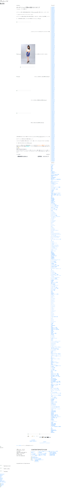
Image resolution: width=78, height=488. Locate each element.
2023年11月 (53, 34)
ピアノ (52, 312)
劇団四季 (52, 252)
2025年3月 (53, 18)
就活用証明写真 (53, 424)
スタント (52, 231)
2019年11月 (53, 76)
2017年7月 (52, 104)
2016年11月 (53, 112)
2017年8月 (52, 103)
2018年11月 (53, 88)
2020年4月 (53, 71)
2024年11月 (53, 22)
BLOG (20, 445)
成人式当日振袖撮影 (54, 379)
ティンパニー (53, 304)
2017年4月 (52, 107)
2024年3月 (53, 30)
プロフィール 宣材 (54, 287)
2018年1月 (52, 98)
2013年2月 (52, 156)
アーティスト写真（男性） (55, 205)
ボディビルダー (53, 289)
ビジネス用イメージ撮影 (55, 274)
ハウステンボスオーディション (55, 259)
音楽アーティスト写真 (54, 207)
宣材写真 (52, 293)
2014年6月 (52, 140)
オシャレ (52, 186)
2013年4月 (52, 154)
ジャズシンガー (53, 220)
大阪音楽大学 (53, 325)
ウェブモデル (53, 212)
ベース (52, 317)
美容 (51, 363)
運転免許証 (52, 432)
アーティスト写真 (53, 204)
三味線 (52, 323)
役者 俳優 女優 (53, 255)
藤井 (39, 150)
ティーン (52, 224)
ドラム (52, 307)
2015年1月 (52, 133)
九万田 (52, 165)
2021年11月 (53, 53)
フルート (52, 315)
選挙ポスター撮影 (53, 333)
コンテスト (52, 218)
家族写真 (52, 413)
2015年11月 (53, 123)
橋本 (51, 167)
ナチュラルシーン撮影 (35, 150)
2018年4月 (52, 95)
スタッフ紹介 (53, 188)
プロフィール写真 (38, 151)
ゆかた (52, 340)
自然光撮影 (52, 199)
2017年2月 (52, 109)
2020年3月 (53, 72)
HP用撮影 (52, 263)
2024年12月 (53, 21)
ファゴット (52, 314)
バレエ (52, 238)
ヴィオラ (52, 322)
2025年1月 (52, 20)
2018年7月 (52, 92)
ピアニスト (53, 311)
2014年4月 (52, 142)
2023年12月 (53, 33)
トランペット (53, 305)
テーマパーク (53, 225)
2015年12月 (53, 122)
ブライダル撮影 (53, 261)
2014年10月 (53, 136)
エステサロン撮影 (53, 264)
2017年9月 (52, 102)
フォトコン (52, 336)
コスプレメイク (53, 344)
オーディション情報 (54, 215)
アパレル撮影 (53, 203)
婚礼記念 (52, 412)
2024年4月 (53, 29)
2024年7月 (52, 26)
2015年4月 (52, 130)
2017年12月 (53, 99)
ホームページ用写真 (54, 278)
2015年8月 (52, 126)
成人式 (52, 372)
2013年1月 (52, 157)
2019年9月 (52, 78)
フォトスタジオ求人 (54, 392)
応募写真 (52, 256)
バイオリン (52, 308)
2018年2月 (52, 97)
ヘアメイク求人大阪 (54, 398)
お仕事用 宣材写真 (54, 266)
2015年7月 (52, 127)
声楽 (51, 324)
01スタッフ (52, 164)
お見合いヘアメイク (54, 338)
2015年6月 (52, 128)
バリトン (52, 309)
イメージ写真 (53, 208)
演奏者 (52, 330)
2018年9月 (52, 90)
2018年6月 (52, 93)
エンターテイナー (53, 213)
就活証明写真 (53, 425)
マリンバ (52, 319)
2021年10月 (53, 54)
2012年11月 (53, 159)
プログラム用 (53, 286)
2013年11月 (53, 147)
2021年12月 (53, 52)
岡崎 (51, 166)
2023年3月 (53, 42)
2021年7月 (52, 57)
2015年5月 (52, 129)
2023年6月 (53, 39)
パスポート (52, 420)
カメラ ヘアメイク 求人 (55, 389)
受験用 (52, 422)
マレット (52, 320)
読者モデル (52, 258)
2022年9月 (53, 48)
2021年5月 (52, 59)
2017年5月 (52, 106)
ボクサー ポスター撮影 (54, 288)
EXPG (52, 210)
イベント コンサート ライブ (55, 341)
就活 (51, 428)
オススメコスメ (53, 343)
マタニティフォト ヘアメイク (55, 408)
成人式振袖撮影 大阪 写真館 (55, 381)
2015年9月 (52, 125)
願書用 (52, 431)
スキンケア (52, 345)
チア (51, 223)
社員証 (52, 281)
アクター (52, 227)
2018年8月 (52, 91)
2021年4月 (52, 60)
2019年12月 (53, 75)
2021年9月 (52, 55)
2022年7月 (52, 50)
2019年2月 (52, 85)
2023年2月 (53, 43)
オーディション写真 (28, 150)
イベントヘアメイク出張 (55, 342)
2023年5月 (53, 40)
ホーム (17, 445)
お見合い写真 (53, 201)
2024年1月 (52, 32)
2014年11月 (53, 135)
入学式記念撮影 (53, 410)
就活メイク (52, 357)
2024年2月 (53, 31)
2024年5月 (53, 28)
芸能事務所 (52, 257)
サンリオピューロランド (54, 230)
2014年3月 (52, 143)
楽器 (52, 326)
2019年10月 (53, 77)
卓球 (51, 291)
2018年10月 (53, 89)
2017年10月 (53, 101)
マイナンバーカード (54, 421)
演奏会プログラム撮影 (54, 328)
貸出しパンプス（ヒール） (55, 181)
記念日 (52, 418)
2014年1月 (52, 145)
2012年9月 (52, 161)
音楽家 (52, 332)
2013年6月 (52, 152)
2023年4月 (53, 41)
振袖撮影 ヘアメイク (54, 385)
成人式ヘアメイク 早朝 (54, 373)
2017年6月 (52, 105)
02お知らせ (53, 171)
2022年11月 (53, 46)
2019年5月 (52, 82)
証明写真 (52, 419)
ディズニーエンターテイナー (55, 233)
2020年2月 (53, 73)
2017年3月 (52, 108)
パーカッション (53, 310)
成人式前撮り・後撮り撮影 (55, 375)
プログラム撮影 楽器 (54, 316)
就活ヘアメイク (53, 429)
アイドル (52, 211)
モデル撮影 (52, 369)
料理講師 (52, 280)
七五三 (52, 409)
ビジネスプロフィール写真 (55, 265)
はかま (52, 339)
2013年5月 (52, 153)
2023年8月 (53, 37)
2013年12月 (53, 146)
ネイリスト (52, 271)
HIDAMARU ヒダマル (54, 183)
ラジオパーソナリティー (54, 279)
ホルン (52, 318)
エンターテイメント (54, 214)
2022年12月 (53, 45)
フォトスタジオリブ (32, 151)
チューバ (52, 303)
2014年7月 (52, 139)
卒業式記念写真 (53, 411)
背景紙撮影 (52, 198)
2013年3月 (52, 155)
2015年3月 (52, 131)
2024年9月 (53, 24)
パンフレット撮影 (53, 273)
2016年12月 (53, 111)
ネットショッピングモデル (55, 237)
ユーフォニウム (53, 321)
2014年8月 (52, 138)
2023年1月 (52, 44)
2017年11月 (53, 100)
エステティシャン (54, 267)
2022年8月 (53, 49)
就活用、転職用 (53, 423)
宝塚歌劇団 (52, 253)
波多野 (52, 168)
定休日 (52, 176)
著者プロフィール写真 (54, 282)
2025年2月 (53, 19)
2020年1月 (52, 74)
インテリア (52, 185)
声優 (51, 292)
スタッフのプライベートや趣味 (55, 187)
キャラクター (53, 229)
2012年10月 (53, 160)
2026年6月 (53, 7)
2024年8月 (53, 25)
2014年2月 (52, 144)
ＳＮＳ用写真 (53, 284)
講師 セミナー (53, 283)
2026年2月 (53, 8)
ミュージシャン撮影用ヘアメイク (56, 365)
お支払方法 (52, 173)
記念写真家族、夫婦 (54, 417)
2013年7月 (52, 151)
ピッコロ (52, 313)
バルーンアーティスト (54, 206)
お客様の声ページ (53, 172)
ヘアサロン (52, 335)
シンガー (52, 219)
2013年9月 (52, 149)
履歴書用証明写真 (53, 430)
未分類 (52, 386)
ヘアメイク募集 (53, 397)
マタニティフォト (53, 407)
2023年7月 (52, 38)
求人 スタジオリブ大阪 (54, 388)
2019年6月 (52, 81)
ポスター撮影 (53, 290)
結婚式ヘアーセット (54, 361)
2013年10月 (53, 148)
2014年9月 (52, 137)
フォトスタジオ (26, 151)
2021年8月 (52, 56)
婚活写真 (52, 202)
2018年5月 (52, 94)
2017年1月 (52, 110)
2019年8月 (52, 79)
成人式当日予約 (53, 378)
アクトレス (52, 228)
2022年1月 (52, 51)
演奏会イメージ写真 (54, 327)
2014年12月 (53, 134)
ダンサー (52, 222)
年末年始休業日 (53, 177)
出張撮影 (52, 366)
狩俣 (51, 169)
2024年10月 (53, 23)
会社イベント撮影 (53, 370)
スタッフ (21, 151)
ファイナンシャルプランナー (55, 277)
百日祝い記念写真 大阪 (55, 415)
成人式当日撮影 (53, 380)
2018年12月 (53, 87)
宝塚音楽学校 (53, 254)
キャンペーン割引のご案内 (55, 174)
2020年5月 (53, 70)
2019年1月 (52, 86)
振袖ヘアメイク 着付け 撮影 (56, 384)
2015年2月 (52, 132)
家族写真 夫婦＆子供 (54, 414)
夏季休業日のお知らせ (54, 175)
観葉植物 (52, 200)
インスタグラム (53, 184)
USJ (51, 226)
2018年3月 (52, 96)
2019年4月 (52, 83)
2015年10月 (53, 124)
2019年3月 (52, 84)
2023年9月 (53, 36)
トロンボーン (53, 306)
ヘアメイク (52, 337)
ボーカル (52, 241)
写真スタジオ (43, 151)
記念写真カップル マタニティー (56, 416)
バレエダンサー (53, 272)
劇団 (51, 251)
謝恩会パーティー (54, 364)
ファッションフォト (54, 260)
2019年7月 (52, 80)
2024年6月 (53, 27)
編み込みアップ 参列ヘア (55, 362)
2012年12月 (53, 158)
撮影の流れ (52, 178)
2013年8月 (52, 150)
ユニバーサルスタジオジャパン (55, 236)
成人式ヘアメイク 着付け (55, 374)
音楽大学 (52, 331)
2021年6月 (52, 58)
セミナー (52, 270)
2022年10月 (53, 47)
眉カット (52, 360)
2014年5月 (52, 141)
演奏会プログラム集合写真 (55, 329)
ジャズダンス (53, 221)
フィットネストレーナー (54, 285)
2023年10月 (53, 35)
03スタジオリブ (22, 150)
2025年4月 (53, 17)
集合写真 (52, 334)
